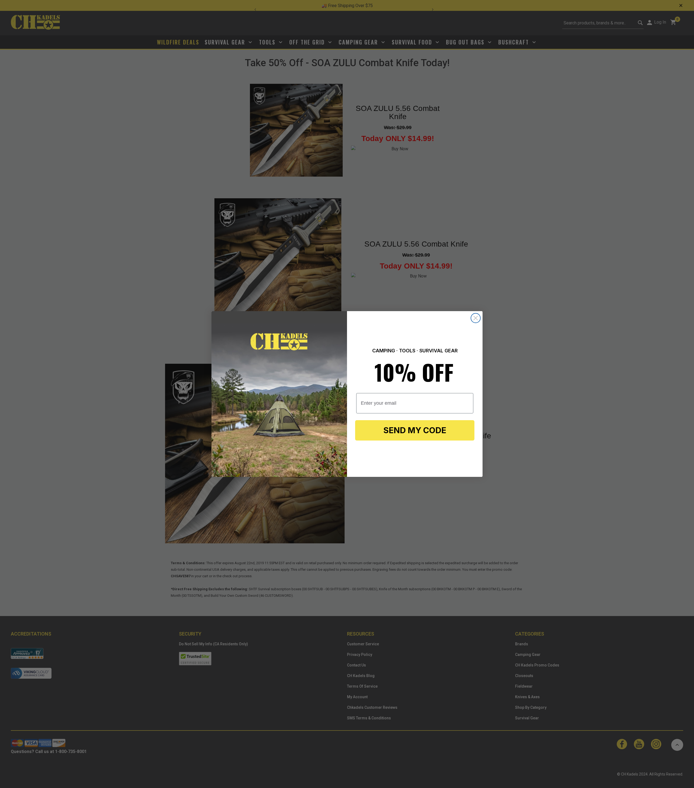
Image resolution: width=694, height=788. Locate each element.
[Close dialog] (475, 318)
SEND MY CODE (414, 430)
